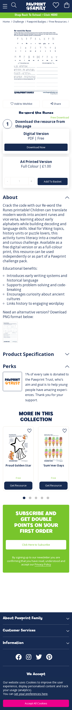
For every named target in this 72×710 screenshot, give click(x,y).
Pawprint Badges (36, 21)
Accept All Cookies (36, 703)
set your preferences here (31, 694)
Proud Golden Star (18, 465)
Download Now (36, 147)
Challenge (18, 21)
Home (6, 21)
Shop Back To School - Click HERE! (36, 15)
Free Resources (58, 21)
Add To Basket (52, 181)
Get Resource (18, 485)
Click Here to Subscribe (36, 544)
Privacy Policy (43, 564)
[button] (24, 498)
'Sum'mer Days (53, 465)
